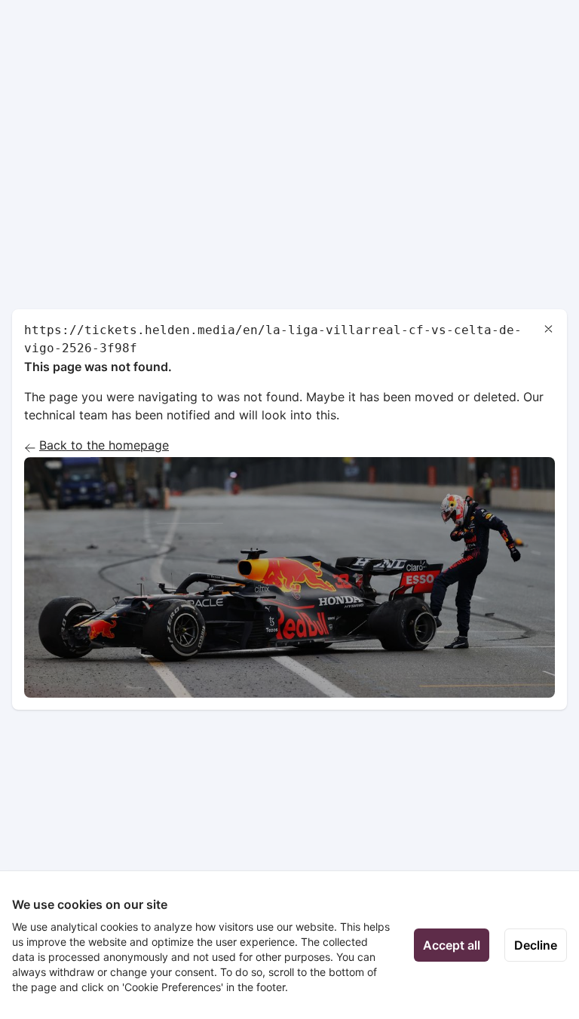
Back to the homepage (104, 445)
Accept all (451, 945)
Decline (535, 945)
